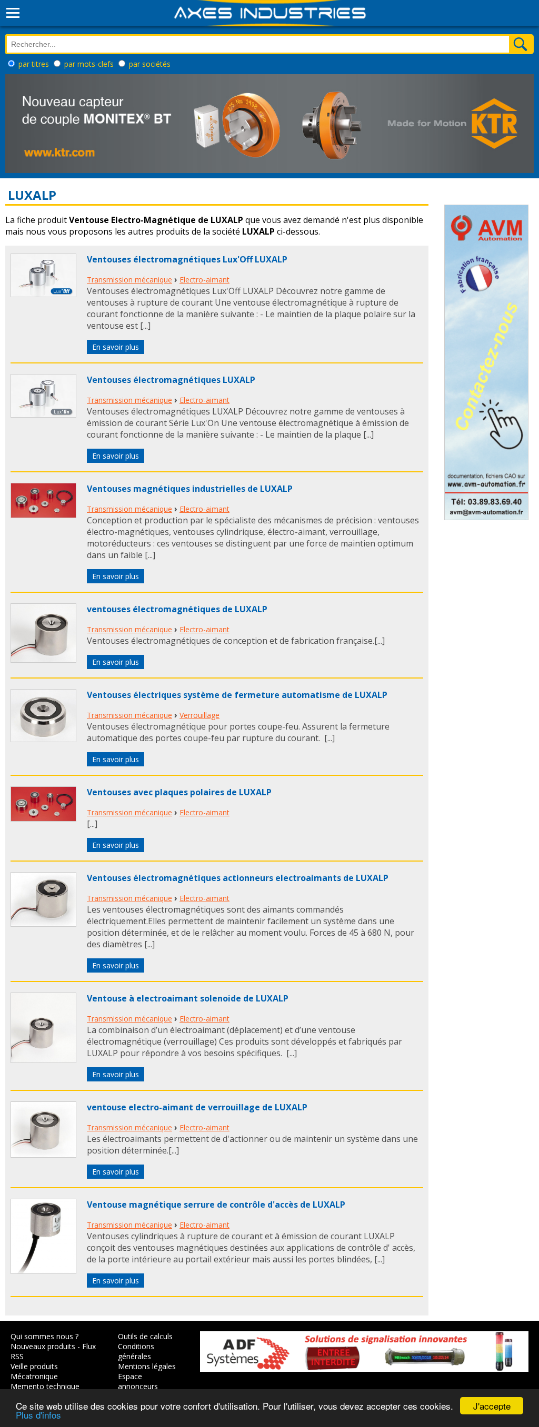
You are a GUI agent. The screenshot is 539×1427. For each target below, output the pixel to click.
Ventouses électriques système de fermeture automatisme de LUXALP (237, 695)
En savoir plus (115, 347)
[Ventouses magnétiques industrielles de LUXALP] (43, 515)
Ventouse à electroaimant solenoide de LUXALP (187, 998)
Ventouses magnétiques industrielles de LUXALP (190, 488)
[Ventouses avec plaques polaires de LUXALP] (43, 818)
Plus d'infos (38, 1414)
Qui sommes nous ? (44, 1336)
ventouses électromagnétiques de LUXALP (177, 609)
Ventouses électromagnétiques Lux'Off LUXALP (187, 259)
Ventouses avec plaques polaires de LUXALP (179, 792)
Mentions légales (147, 1366)
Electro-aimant (204, 280)
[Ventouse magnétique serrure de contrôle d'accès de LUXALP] (43, 1271)
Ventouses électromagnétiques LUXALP (171, 380)
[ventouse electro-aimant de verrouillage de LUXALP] (43, 1154)
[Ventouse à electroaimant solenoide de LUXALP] (43, 1060)
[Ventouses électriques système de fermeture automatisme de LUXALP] (43, 739)
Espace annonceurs (138, 1381)
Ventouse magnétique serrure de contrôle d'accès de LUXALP (216, 1204)
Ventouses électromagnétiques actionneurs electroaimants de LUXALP (237, 878)
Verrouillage (199, 715)
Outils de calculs (145, 1336)
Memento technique (45, 1386)
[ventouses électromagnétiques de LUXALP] (43, 659)
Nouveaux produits (43, 1346)
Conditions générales (136, 1351)
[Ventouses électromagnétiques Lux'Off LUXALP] (43, 294)
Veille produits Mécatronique (34, 1371)
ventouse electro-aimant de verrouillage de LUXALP (197, 1107)
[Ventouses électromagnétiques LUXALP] (43, 414)
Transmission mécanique (129, 280)
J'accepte (492, 1405)
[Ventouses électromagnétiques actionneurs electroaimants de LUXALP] (43, 923)
